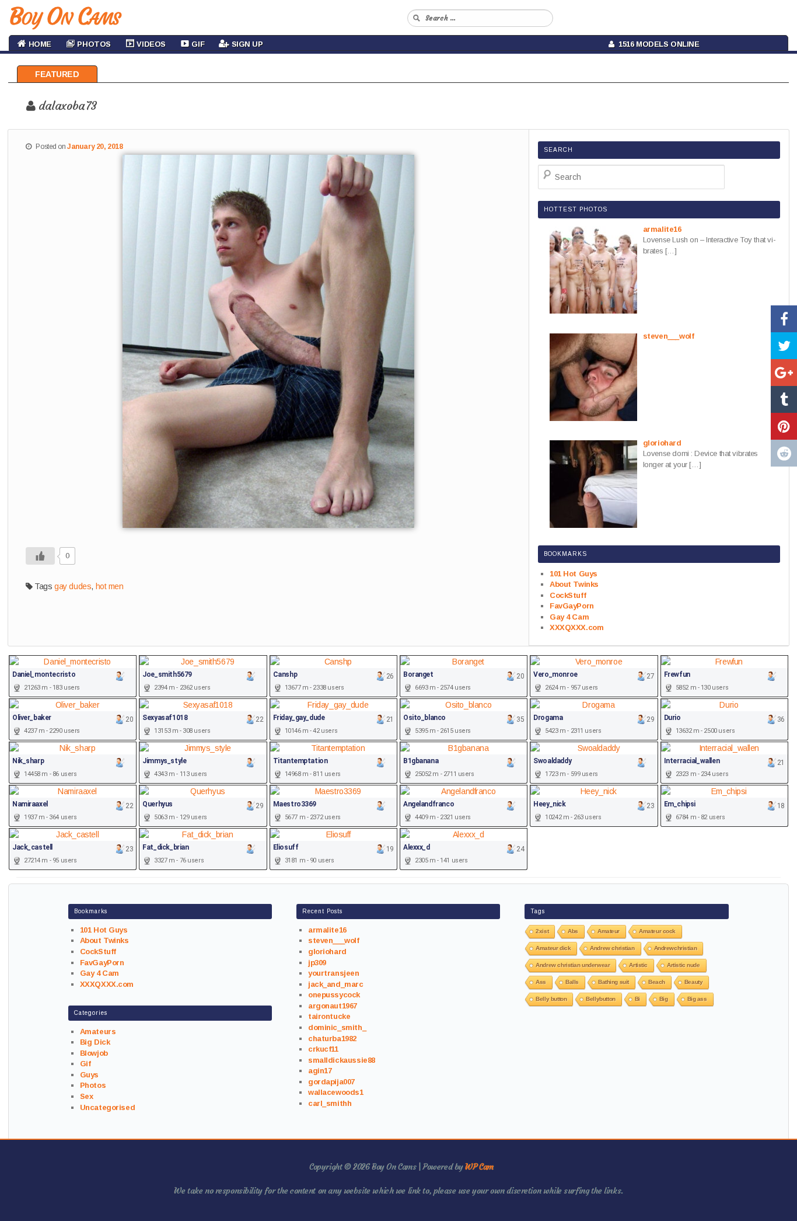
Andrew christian (612, 948)
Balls (572, 982)
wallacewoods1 (335, 1092)
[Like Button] (40, 556)
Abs (573, 931)
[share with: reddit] (784, 453)
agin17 (319, 1070)
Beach (656, 982)
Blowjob (94, 1053)
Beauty (693, 982)
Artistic (638, 965)
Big (663, 999)
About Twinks (574, 584)
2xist (542, 931)
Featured (57, 74)
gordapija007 (331, 1081)
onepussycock (334, 994)
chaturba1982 (332, 1038)
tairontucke (329, 1016)
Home (38, 44)
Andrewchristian (675, 948)
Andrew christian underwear (573, 965)
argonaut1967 (332, 1005)
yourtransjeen (333, 973)
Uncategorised (107, 1107)
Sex (86, 1096)
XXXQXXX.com (576, 627)
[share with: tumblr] (784, 399)
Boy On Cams (64, 16)
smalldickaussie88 (341, 1060)
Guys (89, 1074)
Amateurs (98, 1031)
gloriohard (327, 951)
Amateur (608, 931)
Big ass (697, 999)
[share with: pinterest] (784, 426)
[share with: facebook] (784, 318)
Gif (85, 1063)
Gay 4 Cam (569, 617)
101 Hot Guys (573, 573)
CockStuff (568, 595)
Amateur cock (657, 931)
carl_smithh (329, 1103)
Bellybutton (600, 999)
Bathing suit (613, 982)
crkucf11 (323, 1049)
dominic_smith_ (337, 1027)
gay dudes (72, 586)
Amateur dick (553, 948)
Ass (541, 982)
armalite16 (327, 930)
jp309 (317, 962)
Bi (637, 999)
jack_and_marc (335, 984)
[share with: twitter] (784, 345)
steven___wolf (333, 940)
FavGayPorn (572, 605)
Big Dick (95, 1042)
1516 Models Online (657, 44)
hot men (110, 586)
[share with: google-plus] (784, 372)
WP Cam (479, 1166)
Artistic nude (683, 965)
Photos (93, 1085)
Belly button (551, 999)
